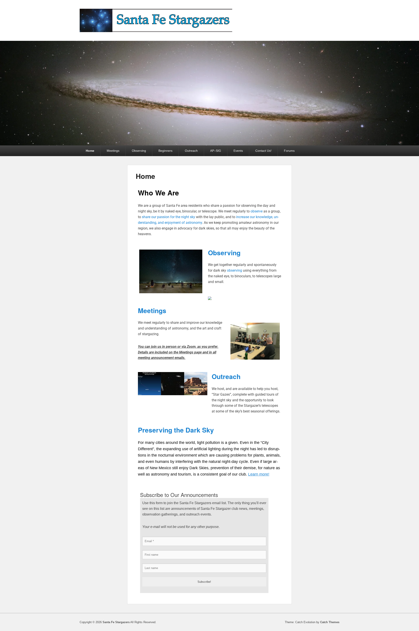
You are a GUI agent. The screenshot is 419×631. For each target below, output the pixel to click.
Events (238, 150)
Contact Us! (263, 150)
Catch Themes (329, 622)
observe (257, 211)
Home (90, 150)
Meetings (113, 150)
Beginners (165, 150)
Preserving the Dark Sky (176, 429)
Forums (289, 150)
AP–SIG (215, 150)
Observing (139, 150)
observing (234, 270)
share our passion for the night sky (168, 217)
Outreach (191, 150)
